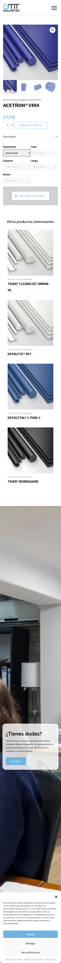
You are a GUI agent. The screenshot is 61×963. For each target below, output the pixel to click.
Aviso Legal (50, 959)
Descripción (9, 136)
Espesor (8, 160)
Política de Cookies (14, 959)
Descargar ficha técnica (31, 195)
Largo (34, 160)
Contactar (16, 761)
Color (34, 146)
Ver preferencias (30, 952)
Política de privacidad (33, 959)
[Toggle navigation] (54, 8)
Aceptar (30, 934)
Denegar (30, 943)
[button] (56, 896)
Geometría (9, 146)
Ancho (6, 174)
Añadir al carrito (31, 125)
